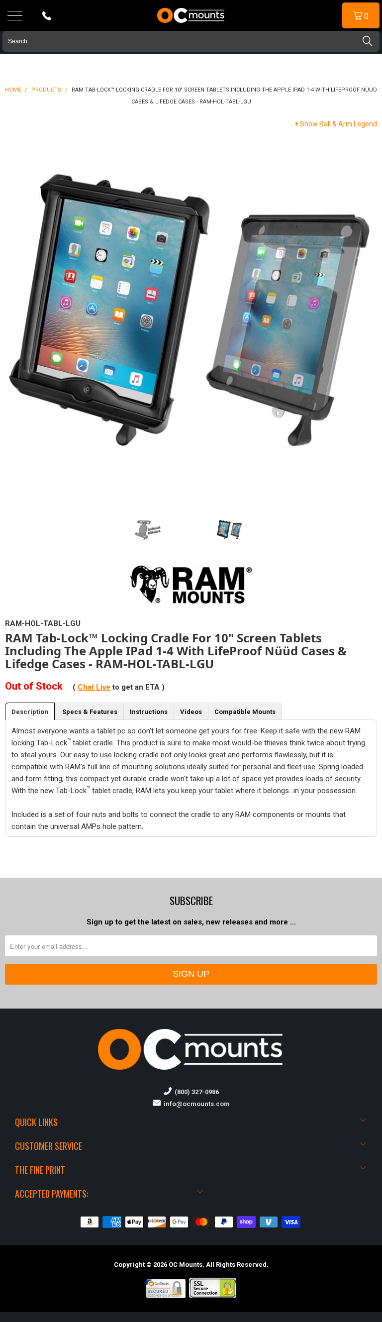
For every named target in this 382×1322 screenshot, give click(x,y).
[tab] (30, 711)
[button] (381, 1318)
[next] (357, 316)
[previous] (24, 316)
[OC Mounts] (191, 15)
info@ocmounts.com (195, 1104)
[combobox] (191, 41)
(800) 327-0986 (195, 1092)
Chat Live (94, 687)
